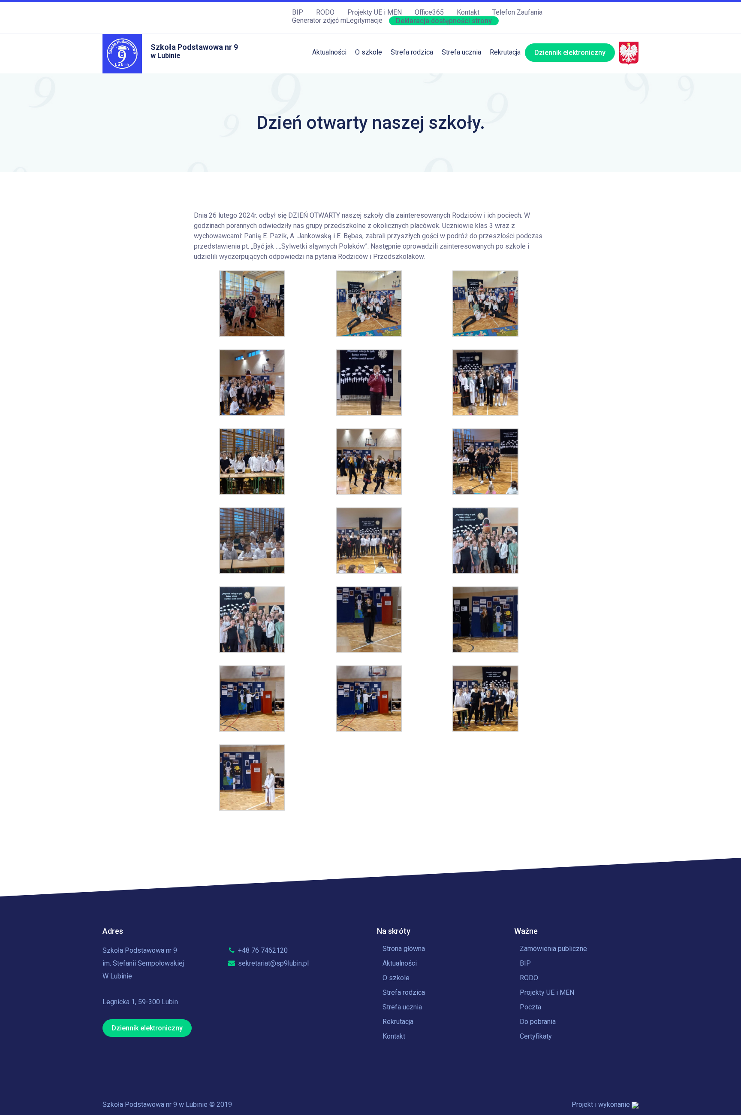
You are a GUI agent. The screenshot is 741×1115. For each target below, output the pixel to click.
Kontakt (468, 12)
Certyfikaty (536, 1036)
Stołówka (405, 78)
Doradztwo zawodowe (475, 166)
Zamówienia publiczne (553, 949)
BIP (297, 12)
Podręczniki (408, 113)
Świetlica (404, 95)
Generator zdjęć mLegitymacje (337, 20)
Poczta (530, 1007)
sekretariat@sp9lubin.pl (272, 963)
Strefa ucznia (461, 52)
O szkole (368, 52)
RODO (325, 12)
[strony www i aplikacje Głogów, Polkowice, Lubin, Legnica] (635, 1104)
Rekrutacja (505, 52)
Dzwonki (455, 113)
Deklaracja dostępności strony (444, 21)
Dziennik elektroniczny (569, 53)
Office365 (429, 12)
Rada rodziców (413, 148)
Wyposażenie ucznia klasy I (432, 183)
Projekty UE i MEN (374, 12)
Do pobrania (538, 1022)
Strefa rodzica (412, 52)
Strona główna (404, 949)
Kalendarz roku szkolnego (481, 78)
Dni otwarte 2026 (515, 78)
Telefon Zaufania (517, 12)
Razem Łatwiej (413, 166)
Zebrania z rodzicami (422, 131)
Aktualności (329, 52)
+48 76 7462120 (262, 950)
